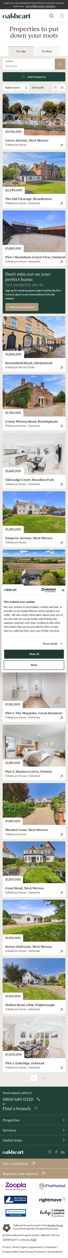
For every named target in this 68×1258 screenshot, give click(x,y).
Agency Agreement (31, 1247)
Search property (36, 76)
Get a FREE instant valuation (40, 6)
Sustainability (55, 1251)
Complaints (50, 1247)
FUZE (33, 1239)
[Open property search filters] (60, 64)
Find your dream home (21, 307)
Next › (43, 1078)
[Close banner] (63, 590)
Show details (50, 643)
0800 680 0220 (18, 1099)
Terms (16, 1247)
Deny (34, 665)
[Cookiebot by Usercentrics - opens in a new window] (42, 590)
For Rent (47, 51)
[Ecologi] (52, 1213)
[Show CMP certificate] (15, 1213)
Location (9, 61)
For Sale (21, 51)
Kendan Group (55, 1225)
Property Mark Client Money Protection (24, 1251)
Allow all (34, 654)
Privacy (7, 1247)
